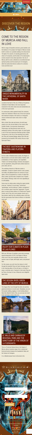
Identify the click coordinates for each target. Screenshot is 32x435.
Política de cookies (16, 429)
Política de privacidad (16, 427)
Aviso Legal (16, 431)
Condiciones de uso (16, 432)
